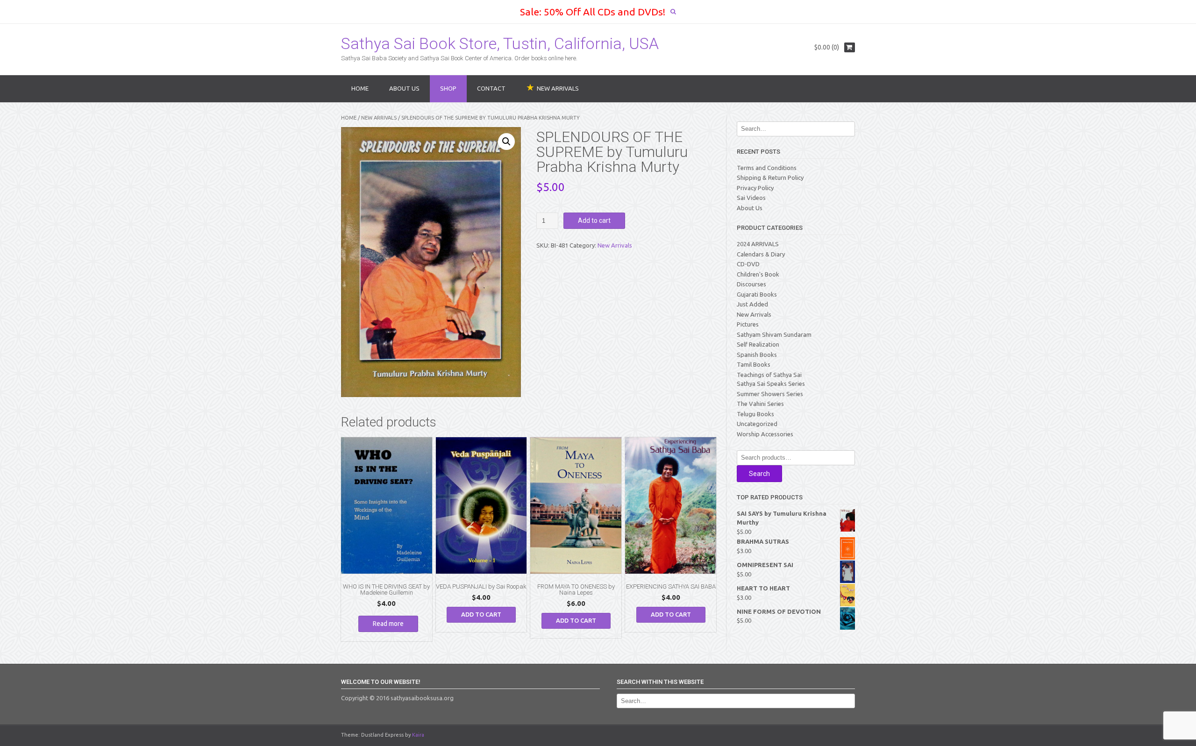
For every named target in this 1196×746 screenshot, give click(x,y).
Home (360, 88)
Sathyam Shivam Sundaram (774, 334)
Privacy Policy (755, 188)
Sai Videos (751, 197)
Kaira (418, 735)
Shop (448, 88)
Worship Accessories (765, 434)
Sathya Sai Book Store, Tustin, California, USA (500, 43)
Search (759, 473)
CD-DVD (748, 264)
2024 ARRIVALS (758, 244)
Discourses (751, 284)
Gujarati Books (757, 294)
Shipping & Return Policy (770, 177)
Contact (491, 88)
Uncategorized (757, 423)
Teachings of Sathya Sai (769, 374)
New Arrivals (379, 118)
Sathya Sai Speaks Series (771, 383)
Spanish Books (757, 354)
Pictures (748, 324)
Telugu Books (755, 414)
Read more (388, 623)
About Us (404, 88)
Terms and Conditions (767, 167)
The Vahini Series (760, 403)
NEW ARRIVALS (558, 88)
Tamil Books (753, 364)
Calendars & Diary (761, 254)
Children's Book (758, 274)
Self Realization (758, 344)
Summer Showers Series (770, 394)
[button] (506, 141)
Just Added (752, 304)
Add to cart (594, 220)
